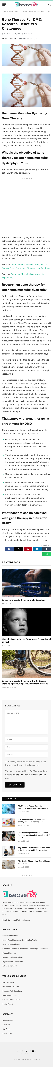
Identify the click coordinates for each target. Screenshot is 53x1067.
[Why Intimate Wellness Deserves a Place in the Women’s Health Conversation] (8, 851)
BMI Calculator (8, 982)
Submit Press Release (11, 944)
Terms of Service (38, 774)
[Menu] (4, 4)
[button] (9, 549)
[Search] (49, 4)
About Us (6, 1025)
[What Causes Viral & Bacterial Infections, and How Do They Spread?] (8, 809)
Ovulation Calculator (10, 987)
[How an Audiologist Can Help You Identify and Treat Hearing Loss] (8, 822)
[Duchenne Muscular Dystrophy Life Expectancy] (26, 583)
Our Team (6, 1029)
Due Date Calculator (10, 995)
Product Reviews (9, 953)
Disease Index (8, 1020)
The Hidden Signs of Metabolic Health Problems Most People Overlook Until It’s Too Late (34, 835)
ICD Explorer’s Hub (9, 966)
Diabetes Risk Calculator (12, 991)
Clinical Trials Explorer (11, 1000)
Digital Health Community (12, 962)
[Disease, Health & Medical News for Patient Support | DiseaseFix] (26, 4)
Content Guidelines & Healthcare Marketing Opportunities (25, 949)
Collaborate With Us (10, 936)
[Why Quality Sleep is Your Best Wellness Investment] (8, 864)
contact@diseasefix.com (20, 920)
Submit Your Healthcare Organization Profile (19, 940)
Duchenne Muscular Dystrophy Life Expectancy (24, 600)
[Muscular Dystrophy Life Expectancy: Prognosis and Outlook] (26, 622)
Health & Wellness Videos (12, 957)
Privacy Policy (19, 774)
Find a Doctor (7, 1004)
